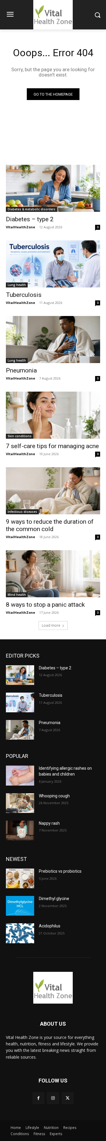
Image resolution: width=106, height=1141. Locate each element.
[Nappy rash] (20, 830)
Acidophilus (49, 926)
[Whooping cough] (20, 803)
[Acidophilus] (20, 933)
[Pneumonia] (53, 339)
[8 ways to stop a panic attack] (53, 573)
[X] (67, 1098)
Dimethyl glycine (54, 898)
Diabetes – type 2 (30, 219)
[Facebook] (38, 1098)
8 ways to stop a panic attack (45, 604)
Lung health (17, 285)
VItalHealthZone (20, 227)
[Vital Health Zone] (53, 988)
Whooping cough (54, 796)
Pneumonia (21, 370)
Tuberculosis (24, 294)
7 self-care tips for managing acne (52, 446)
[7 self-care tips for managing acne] (53, 415)
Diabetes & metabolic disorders (31, 209)
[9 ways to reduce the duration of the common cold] (53, 490)
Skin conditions (20, 436)
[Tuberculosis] (53, 263)
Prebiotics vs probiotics (60, 871)
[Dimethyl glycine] (20, 906)
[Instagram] (53, 1098)
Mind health (17, 595)
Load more (51, 625)
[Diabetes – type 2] (53, 188)
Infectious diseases (22, 512)
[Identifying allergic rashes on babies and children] (20, 775)
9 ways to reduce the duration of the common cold (50, 525)
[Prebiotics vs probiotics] (20, 878)
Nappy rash (49, 823)
